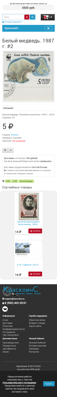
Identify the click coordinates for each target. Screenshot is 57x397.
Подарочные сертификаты (9, 347)
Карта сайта (35, 326)
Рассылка (34, 351)
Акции (6, 351)
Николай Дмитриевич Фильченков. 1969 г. (28, 223)
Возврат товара (37, 323)
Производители (11, 342)
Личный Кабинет (37, 342)
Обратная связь (37, 320)
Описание (8, 108)
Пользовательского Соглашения (19, 382)
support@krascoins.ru (14, 298)
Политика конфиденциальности (14, 327)
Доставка (8, 323)
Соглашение (9, 332)
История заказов (37, 345)
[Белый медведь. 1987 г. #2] (28, 76)
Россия (14, 134)
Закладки (34, 348)
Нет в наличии (18, 141)
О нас (5, 320)
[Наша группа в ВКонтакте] (5, 309)
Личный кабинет (12, 21)
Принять (49, 384)
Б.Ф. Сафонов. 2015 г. (28, 264)
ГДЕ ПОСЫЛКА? (11, 335)
